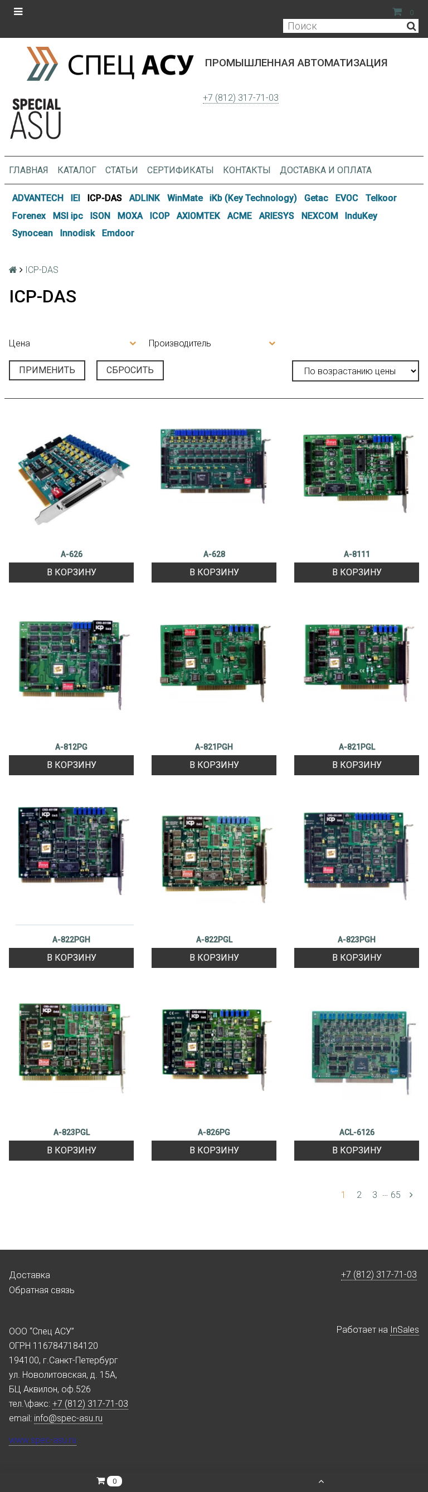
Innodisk (77, 233)
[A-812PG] (71, 671)
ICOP (160, 216)
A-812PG (71, 746)
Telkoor (381, 198)
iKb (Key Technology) (253, 198)
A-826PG (214, 1132)
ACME (239, 216)
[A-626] (71, 479)
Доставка (29, 1275)
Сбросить (130, 370)
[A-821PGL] (356, 671)
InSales (404, 1329)
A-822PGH (71, 939)
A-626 (71, 554)
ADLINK (144, 198)
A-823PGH (357, 939)
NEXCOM (319, 216)
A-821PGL (357, 746)
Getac (316, 198)
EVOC (346, 198)
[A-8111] (356, 479)
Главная (28, 170)
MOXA (130, 216)
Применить (47, 370)
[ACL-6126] (356, 1057)
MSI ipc (68, 216)
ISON (100, 216)
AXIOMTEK (198, 216)
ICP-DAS (104, 198)
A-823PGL (72, 1132)
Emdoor (118, 233)
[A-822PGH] (71, 864)
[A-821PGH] (214, 671)
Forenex (29, 216)
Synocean (32, 233)
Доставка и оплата (326, 170)
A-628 (214, 554)
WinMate (185, 198)
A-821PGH (214, 746)
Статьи (121, 170)
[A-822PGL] (214, 864)
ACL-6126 (356, 1132)
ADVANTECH (38, 198)
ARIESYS (276, 216)
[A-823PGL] (71, 1057)
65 (396, 1195)
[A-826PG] (214, 1057)
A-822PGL (214, 939)
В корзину (71, 572)
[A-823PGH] (356, 864)
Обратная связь (42, 1290)
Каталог (76, 170)
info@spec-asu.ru (68, 1418)
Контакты (247, 170)
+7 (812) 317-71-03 (241, 97)
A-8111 (357, 554)
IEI (75, 198)
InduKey (361, 216)
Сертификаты (180, 170)
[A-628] (214, 479)
